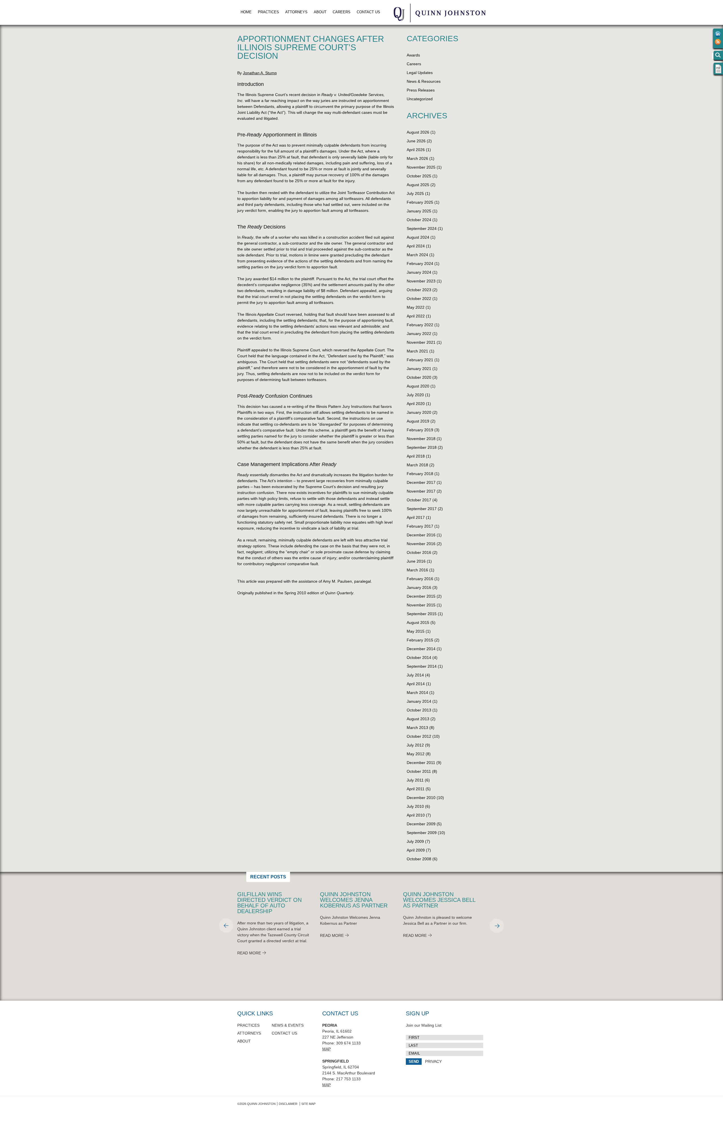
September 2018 (422, 447)
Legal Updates (420, 72)
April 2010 (416, 815)
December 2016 (421, 535)
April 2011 (415, 789)
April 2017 (416, 517)
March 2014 (417, 692)
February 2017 (420, 526)
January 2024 (419, 272)
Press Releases (421, 90)
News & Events (288, 1025)
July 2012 (415, 745)
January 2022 (419, 333)
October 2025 (419, 176)
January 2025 (419, 211)
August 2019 (418, 421)
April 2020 (416, 403)
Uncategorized (420, 99)
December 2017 (421, 482)
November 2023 (421, 281)
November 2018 (421, 438)
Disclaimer (288, 1103)
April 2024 (416, 246)
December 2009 (421, 824)
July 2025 (415, 193)
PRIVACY (433, 1061)
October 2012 (419, 736)
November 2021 (421, 342)
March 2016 (417, 570)
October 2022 (419, 298)
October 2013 (419, 710)
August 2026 (418, 132)
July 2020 (415, 395)
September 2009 (422, 832)
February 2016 (420, 578)
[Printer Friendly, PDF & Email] (718, 72)
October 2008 (419, 859)
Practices (268, 12)
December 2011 (421, 762)
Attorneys (296, 12)
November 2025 (421, 167)
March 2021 (417, 351)
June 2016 (416, 561)
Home (246, 12)
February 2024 (420, 263)
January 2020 (419, 412)
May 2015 (415, 631)
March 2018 (417, 465)
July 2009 (415, 841)
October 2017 (419, 500)
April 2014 (416, 684)
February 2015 (420, 640)
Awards (413, 55)
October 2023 (419, 290)
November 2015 (421, 605)
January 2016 (419, 587)
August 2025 (418, 184)
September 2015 (422, 613)
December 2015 (421, 596)
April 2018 (416, 456)
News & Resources (424, 81)
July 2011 (415, 780)
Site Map (308, 1103)
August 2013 (418, 719)
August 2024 (418, 237)
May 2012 (415, 754)
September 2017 (422, 508)
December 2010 (421, 797)
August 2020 (418, 386)
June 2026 (416, 141)
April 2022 (416, 316)
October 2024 (419, 219)
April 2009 (416, 850)
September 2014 (422, 666)
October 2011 (419, 771)
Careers (341, 12)
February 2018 (420, 473)
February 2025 (420, 202)
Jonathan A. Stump (260, 73)
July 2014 (415, 675)
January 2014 (419, 701)
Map (326, 1049)
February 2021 (420, 360)
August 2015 (418, 622)
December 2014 (421, 649)
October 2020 (419, 377)
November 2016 (421, 543)
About (320, 12)
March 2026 (417, 158)
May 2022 (415, 307)
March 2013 (417, 727)
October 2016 (419, 552)
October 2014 (419, 657)
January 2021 (419, 368)
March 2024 (417, 255)
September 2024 (422, 228)
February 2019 (420, 430)
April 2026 (416, 149)
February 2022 (420, 325)
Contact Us (368, 12)
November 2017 (421, 491)
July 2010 (415, 806)
